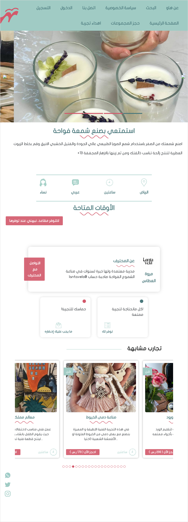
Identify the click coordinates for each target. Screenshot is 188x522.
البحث (151, 8)
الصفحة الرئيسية (164, 23)
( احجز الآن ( (76, 452)
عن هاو (172, 8)
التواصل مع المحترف (34, 269)
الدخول (66, 8)
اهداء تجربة (91, 23)
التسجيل (43, 8)
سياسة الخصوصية (120, 8)
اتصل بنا (88, 8)
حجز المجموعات (125, 23)
